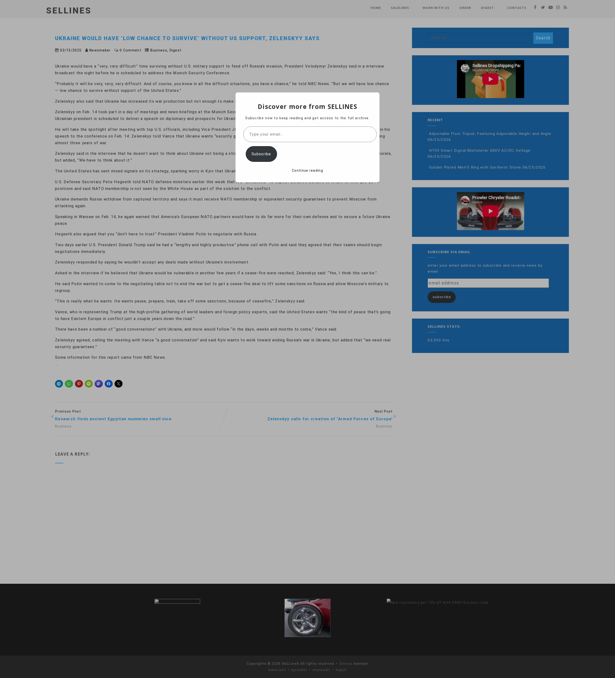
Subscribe (261, 154)
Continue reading (307, 170)
